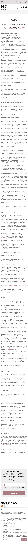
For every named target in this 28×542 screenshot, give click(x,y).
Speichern (24, 539)
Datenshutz (4, 539)
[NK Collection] (4, 9)
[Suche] (16, 2)
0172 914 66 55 (24, 7)
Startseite (3, 12)
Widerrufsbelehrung (9, 349)
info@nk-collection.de (23, 8)
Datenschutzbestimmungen (10, 487)
